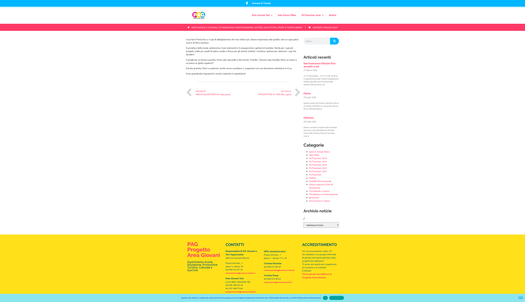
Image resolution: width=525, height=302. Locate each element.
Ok (325, 298)
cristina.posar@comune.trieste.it (278, 282)
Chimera (308, 117)
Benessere (314, 197)
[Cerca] (334, 41)
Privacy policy (337, 298)
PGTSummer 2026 (311, 15)
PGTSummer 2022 (318, 171)
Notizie (332, 15)
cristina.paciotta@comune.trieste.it (279, 270)
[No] (520, 298)
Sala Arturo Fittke (287, 15)
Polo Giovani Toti (261, 15)
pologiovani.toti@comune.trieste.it (241, 292)
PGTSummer (315, 174)
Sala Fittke (270, 27)
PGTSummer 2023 (318, 168)
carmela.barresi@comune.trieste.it (240, 273)
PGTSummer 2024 (318, 164)
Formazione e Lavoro (319, 191)
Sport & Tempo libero (289, 27)
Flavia (307, 93)
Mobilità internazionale (320, 181)
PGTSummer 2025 (318, 161)
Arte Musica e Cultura (204, 27)
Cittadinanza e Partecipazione (235, 27)
